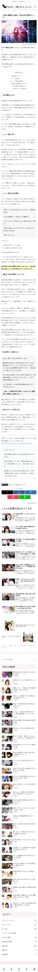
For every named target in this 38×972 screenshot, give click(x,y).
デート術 (5, 484)
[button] (34, 660)
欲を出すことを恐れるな (20, 88)
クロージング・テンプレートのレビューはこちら (17, 443)
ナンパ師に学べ (16, 78)
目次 (16, 72)
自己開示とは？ (16, 76)
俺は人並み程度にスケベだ (19, 83)
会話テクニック (21, 484)
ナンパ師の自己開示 (17, 81)
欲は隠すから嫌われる (19, 86)
